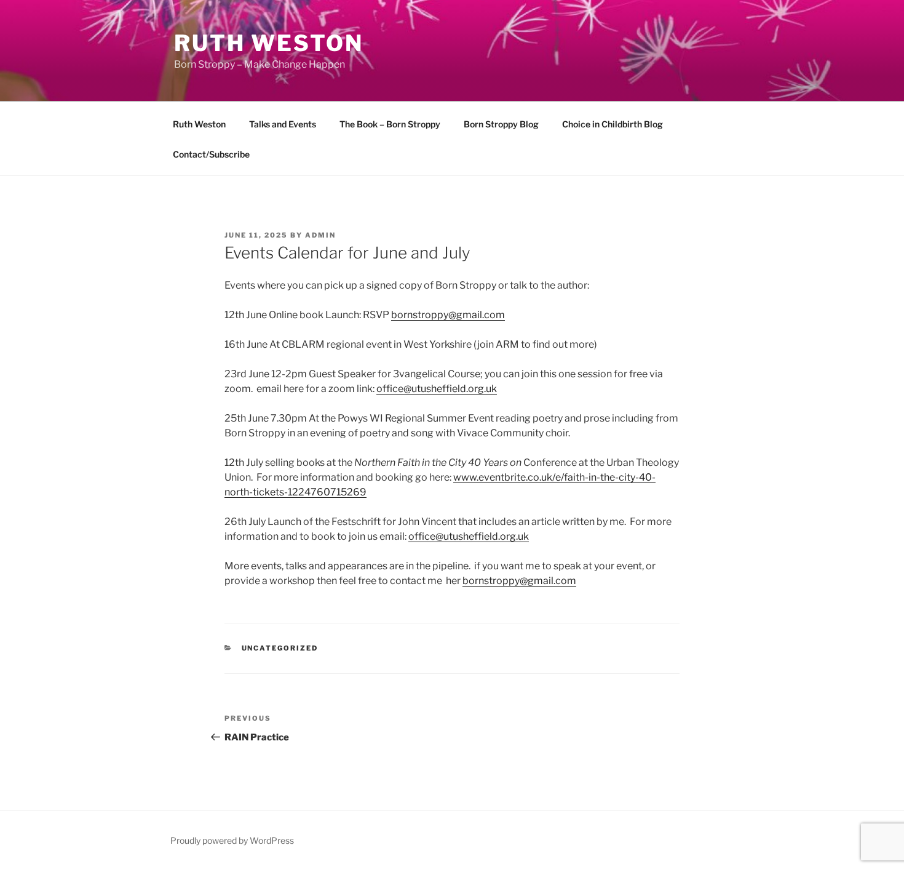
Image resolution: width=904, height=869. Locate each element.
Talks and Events (282, 124)
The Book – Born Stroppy (389, 124)
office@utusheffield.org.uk (436, 388)
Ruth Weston (268, 43)
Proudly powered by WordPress (232, 840)
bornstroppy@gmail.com (448, 315)
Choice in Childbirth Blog (612, 124)
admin (320, 235)
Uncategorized (280, 648)
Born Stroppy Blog (501, 124)
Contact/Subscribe (211, 154)
